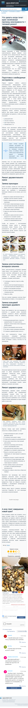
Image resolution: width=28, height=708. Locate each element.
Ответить (23, 642)
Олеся (8, 545)
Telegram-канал (23, 1)
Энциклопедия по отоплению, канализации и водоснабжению (16, 4)
